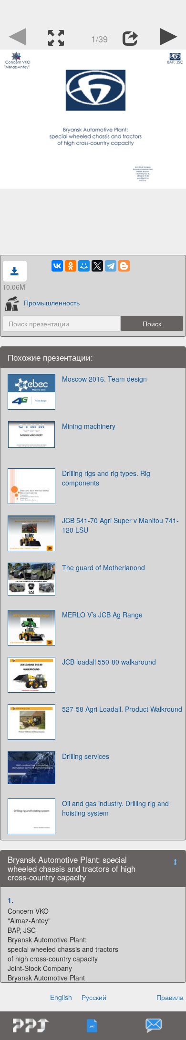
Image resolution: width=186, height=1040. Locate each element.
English (61, 997)
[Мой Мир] (84, 266)
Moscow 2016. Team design (104, 379)
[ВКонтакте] (57, 266)
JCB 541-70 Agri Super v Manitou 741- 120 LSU (120, 525)
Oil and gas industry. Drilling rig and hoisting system (115, 808)
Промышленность (52, 302)
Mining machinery (88, 426)
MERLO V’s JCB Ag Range (102, 614)
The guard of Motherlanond (103, 567)
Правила (170, 997)
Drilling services (85, 756)
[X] (97, 266)
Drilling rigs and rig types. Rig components (106, 477)
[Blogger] (124, 266)
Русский (94, 997)
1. (10, 900)
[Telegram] (110, 266)
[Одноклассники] (70, 266)
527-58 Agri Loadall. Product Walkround (122, 709)
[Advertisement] (93, 12)
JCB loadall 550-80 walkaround (109, 661)
